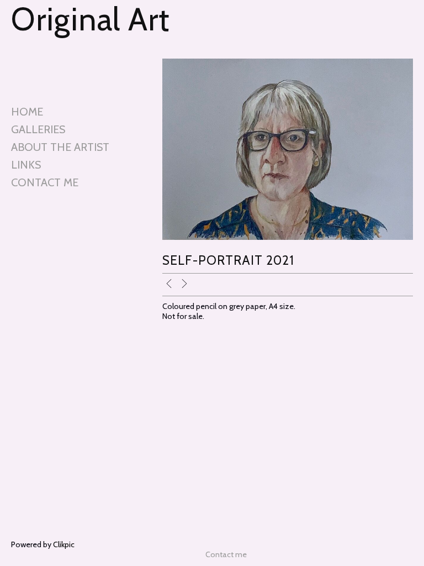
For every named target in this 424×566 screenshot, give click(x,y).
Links (26, 164)
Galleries (38, 129)
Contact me (44, 182)
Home (27, 111)
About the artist (60, 147)
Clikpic (64, 544)
